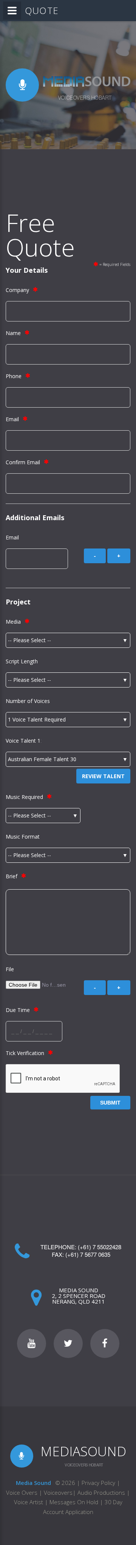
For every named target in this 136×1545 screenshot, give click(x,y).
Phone (14, 376)
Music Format (23, 836)
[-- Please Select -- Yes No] (43, 815)
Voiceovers (58, 1492)
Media (13, 621)
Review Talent (103, 776)
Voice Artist (28, 1502)
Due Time (18, 1010)
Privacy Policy (98, 1482)
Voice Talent (21, 740)
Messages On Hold (73, 1502)
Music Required (24, 796)
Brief (11, 876)
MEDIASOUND (83, 1451)
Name (13, 333)
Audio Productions (101, 1492)
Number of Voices (28, 701)
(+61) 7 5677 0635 (87, 1254)
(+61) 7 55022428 (99, 1247)
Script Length (22, 661)
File (10, 969)
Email (12, 419)
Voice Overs (22, 1492)
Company (17, 290)
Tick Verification (25, 1053)
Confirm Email (23, 462)
